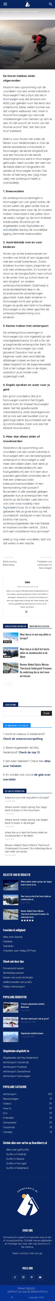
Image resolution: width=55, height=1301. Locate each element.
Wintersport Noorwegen (16, 1076)
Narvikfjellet (10, 230)
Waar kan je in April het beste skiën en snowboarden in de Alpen (34, 653)
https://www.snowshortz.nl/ (27, 587)
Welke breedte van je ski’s (17, 982)
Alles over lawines (13, 936)
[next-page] (10, 684)
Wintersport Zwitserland (16, 1071)
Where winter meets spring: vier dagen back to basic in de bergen (26, 821)
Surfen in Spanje (15, 1158)
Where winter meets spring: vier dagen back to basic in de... (36, 883)
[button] (5, 4)
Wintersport (16, 11)
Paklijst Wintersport (14, 986)
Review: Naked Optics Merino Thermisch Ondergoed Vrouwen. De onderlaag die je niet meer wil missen (36, 670)
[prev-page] (5, 684)
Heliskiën (8, 941)
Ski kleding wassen (13, 972)
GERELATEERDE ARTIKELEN (15, 626)
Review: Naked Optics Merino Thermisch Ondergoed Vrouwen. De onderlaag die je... (35, 914)
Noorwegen (31, 11)
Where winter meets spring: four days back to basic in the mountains (26, 808)
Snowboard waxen (13, 968)
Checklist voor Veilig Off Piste (19, 950)
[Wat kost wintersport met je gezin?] (10, 1022)
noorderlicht (10, 515)
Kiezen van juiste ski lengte (18, 977)
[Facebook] (15, 1277)
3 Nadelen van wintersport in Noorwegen (44, 564)
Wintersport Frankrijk (15, 1066)
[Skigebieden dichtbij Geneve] (10, 1037)
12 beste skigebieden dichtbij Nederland (32, 1005)
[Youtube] (40, 1277)
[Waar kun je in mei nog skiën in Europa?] (10, 638)
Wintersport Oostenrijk (16, 1062)
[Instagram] (27, 612)
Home (5, 11)
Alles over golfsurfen (17, 1149)
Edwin (27, 582)
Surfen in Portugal (16, 1163)
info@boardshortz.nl (27, 1256)
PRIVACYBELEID (26, 1288)
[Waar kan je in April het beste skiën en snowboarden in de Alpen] (10, 652)
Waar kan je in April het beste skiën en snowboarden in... (36, 898)
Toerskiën (8, 946)
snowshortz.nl (20, 1297)
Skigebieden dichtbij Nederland (20, 1057)
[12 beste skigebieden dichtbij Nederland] (10, 1007)
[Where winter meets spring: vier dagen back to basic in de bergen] (10, 885)
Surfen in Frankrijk (16, 1154)
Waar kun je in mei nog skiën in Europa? (27, 797)
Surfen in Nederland (17, 1167)
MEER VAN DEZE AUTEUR (39, 626)
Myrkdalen (33, 226)
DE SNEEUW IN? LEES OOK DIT (17, 725)
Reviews (6, 672)
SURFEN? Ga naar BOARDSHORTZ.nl (27, 1291)
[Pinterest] (32, 1277)
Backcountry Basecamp (9, 563)
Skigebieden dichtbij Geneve (32, 1033)
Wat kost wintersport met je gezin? (35, 1018)
